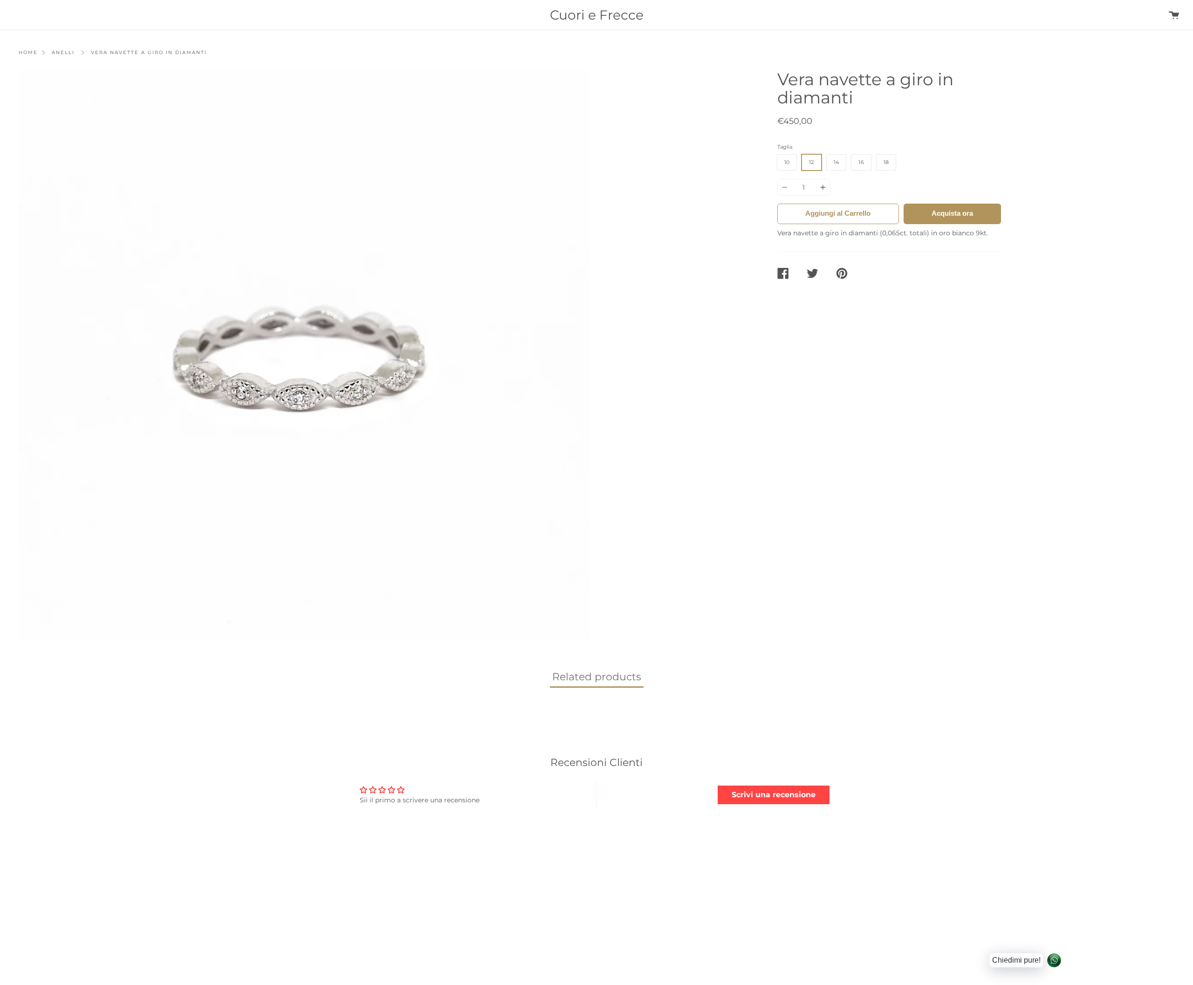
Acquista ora (952, 213)
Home (28, 52)
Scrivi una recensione (774, 794)
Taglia (784, 147)
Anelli (63, 52)
